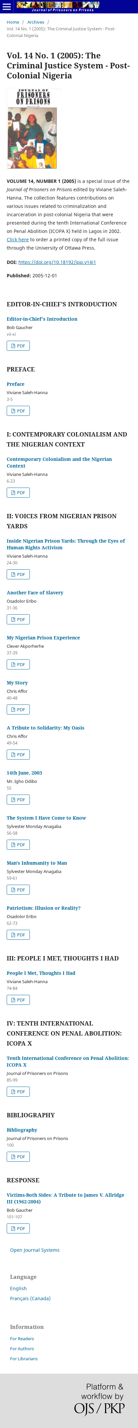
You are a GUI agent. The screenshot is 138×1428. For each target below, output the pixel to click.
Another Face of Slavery (35, 592)
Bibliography (22, 1130)
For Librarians (24, 1359)
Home (13, 22)
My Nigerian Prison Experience (43, 637)
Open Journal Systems (35, 1250)
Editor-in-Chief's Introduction (42, 319)
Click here (18, 239)
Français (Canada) (30, 1298)
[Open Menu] (6, 6)
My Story (17, 682)
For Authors (22, 1349)
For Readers (22, 1339)
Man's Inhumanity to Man (37, 863)
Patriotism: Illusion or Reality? (44, 908)
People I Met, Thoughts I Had (41, 973)
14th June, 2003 (24, 773)
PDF (20, 346)
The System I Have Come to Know (46, 818)
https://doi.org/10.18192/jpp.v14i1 (57, 262)
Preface (15, 384)
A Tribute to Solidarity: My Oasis (45, 728)
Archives (35, 22)
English (18, 1288)
